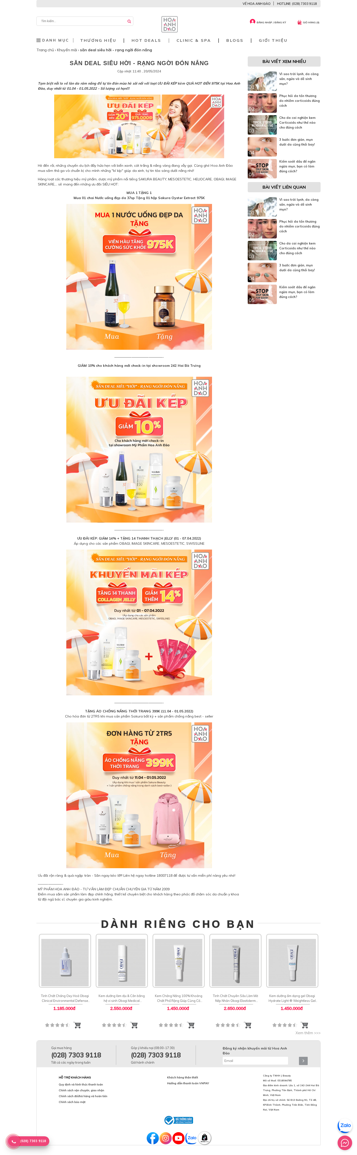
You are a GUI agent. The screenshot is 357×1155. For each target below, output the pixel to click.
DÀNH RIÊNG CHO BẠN (178, 924)
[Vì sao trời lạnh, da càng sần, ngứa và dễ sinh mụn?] (262, 90)
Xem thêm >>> (308, 1033)
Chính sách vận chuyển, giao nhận (81, 1090)
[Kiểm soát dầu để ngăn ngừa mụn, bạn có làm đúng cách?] (262, 177)
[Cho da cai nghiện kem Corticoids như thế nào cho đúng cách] (262, 133)
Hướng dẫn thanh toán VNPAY (188, 1083)
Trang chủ (45, 49)
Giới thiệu (273, 40)
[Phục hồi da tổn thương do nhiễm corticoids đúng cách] (262, 112)
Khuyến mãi (67, 49)
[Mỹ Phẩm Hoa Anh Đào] (169, 31)
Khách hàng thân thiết (182, 1077)
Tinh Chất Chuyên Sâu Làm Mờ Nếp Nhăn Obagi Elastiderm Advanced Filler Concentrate (235, 998)
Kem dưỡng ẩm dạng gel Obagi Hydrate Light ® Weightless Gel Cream (292, 998)
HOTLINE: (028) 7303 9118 (297, 4)
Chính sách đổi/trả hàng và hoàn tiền (83, 1096)
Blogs (235, 40)
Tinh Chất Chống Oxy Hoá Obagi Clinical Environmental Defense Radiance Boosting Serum (65, 998)
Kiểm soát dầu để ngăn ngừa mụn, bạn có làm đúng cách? (297, 166)
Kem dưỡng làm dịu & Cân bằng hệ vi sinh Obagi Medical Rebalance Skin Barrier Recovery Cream (122, 998)
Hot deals (146, 40)
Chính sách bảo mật (72, 1102)
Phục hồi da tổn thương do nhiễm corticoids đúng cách (299, 100)
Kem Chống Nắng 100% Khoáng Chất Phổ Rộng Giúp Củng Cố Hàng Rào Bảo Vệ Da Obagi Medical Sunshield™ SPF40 (178, 998)
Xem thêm (65, 960)
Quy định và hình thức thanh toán (81, 1084)
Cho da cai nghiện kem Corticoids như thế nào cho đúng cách (297, 122)
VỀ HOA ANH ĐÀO (257, 4)
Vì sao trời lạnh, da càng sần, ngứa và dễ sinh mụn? (298, 79)
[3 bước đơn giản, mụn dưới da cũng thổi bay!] (262, 155)
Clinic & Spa (194, 40)
